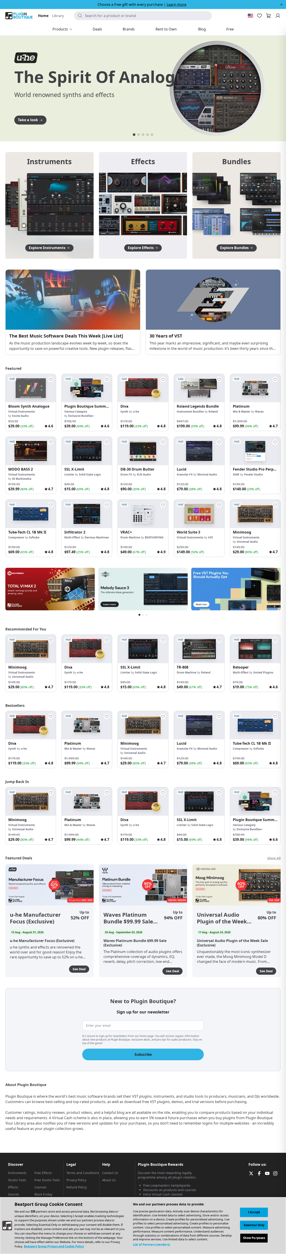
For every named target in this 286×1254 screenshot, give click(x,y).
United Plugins (263, 672)
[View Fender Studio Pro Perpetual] (255, 451)
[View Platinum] (255, 388)
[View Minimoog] (255, 514)
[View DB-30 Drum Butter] (143, 451)
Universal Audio (247, 542)
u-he (136, 411)
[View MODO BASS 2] (31, 451)
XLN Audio (144, 474)
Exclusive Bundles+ (81, 416)
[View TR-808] (199, 649)
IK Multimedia (21, 479)
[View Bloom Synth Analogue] (31, 388)
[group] (30, 402)
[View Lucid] (199, 451)
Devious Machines (97, 537)
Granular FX (185, 474)
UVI (210, 537)
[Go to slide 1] (134, 134)
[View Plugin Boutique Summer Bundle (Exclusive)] (87, 388)
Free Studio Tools (47, 1180)
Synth (124, 411)
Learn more (176, 4)
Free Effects (43, 1173)
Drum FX (126, 474)
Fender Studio (253, 474)
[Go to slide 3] (143, 134)
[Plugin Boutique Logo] (19, 15)
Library (58, 15)
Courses (40, 1187)
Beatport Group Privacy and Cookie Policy (54, 1246)
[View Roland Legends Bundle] (199, 388)
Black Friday (43, 1194)
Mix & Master (241, 411)
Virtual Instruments (21, 411)
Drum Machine (130, 537)
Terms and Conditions (82, 1173)
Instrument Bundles (190, 411)
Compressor (16, 537)
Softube (34, 537)
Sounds (13, 1194)
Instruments (17, 1173)
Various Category (75, 411)
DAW (236, 474)
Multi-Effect (72, 537)
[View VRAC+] (143, 514)
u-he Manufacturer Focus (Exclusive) (35, 918)
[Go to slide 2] (138, 134)
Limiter (69, 474)
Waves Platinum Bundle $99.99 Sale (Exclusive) (128, 918)
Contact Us (110, 1173)
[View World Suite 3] (199, 514)
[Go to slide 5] (152, 134)
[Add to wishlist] (50, 379)
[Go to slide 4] (147, 134)
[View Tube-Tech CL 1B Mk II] (31, 514)
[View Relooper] (255, 649)
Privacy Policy (76, 1180)
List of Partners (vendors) (151, 1245)
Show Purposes (254, 1238)
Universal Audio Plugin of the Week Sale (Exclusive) (222, 918)
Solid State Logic (90, 474)
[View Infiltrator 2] (87, 514)
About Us (109, 1180)
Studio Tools (17, 1180)
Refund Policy (76, 1187)
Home (43, 15)
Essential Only (254, 1225)
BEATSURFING (154, 537)
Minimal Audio (207, 474)
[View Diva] (143, 388)
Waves (259, 411)
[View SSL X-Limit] (87, 451)
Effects (13, 1187)
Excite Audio (20, 416)
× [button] (281, 4)
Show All (274, 858)
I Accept (254, 1212)
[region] (143, 1225)
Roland (213, 411)
